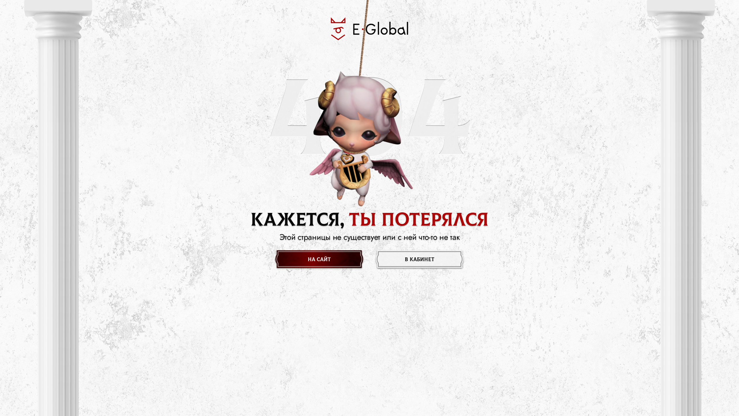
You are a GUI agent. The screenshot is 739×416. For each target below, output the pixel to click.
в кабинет (419, 259)
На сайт (319, 259)
